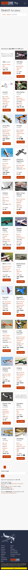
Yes (13, 489)
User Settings (14, 552)
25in (4, 170)
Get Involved (13, 551)
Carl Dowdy (7, 301)
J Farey (6, 96)
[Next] (14, 467)
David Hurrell (7, 266)
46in (18, 207)
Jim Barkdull (21, 199)
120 (12, 486)
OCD (20, 446)
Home (3, 14)
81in (4, 379)
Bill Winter (7, 335)
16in (18, 453)
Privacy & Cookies (15, 554)
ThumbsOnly (20, 483)
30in (4, 308)
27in (18, 308)
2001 (4, 66)
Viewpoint (4, 557)
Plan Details (6, 73)
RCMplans (22, 100)
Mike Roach (7, 130)
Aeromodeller (6, 239)
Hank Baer (19, 200)
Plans (11, 487)
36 (8, 486)
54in (4, 207)
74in (4, 275)
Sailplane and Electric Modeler (20, 340)
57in (4, 345)
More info (22, 565)
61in (18, 345)
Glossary (12, 549)
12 (4, 486)
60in (18, 137)
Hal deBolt (21, 130)
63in (4, 68)
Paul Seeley (7, 64)
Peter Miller (21, 165)
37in (18, 381)
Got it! (14, 568)
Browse (3, 549)
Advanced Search (5, 493)
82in (18, 243)
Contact (12, 556)
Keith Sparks (21, 337)
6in (3, 243)
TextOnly (3, 485)
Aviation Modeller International (6, 99)
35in (4, 418)
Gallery (3, 551)
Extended (14, 483)
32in (18, 275)
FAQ (11, 547)
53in (18, 105)
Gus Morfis (21, 301)
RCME (21, 167)
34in (18, 71)
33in (4, 105)
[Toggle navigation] (25, 3)
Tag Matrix (14, 493)
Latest (2, 547)
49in (18, 172)
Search (9, 14)
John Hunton (6, 337)
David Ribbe (7, 374)
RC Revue (8, 167)
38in (4, 137)
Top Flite (7, 376)
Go (3, 476)
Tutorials (3, 552)
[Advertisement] (14, 31)
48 (10, 486)
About (12, 545)
